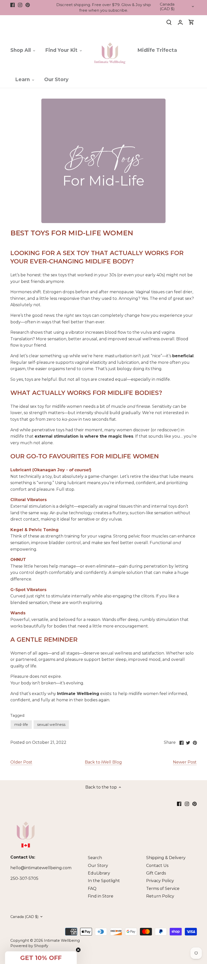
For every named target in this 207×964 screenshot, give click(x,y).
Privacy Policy (160, 880)
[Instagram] (20, 5)
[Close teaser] (78, 949)
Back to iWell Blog (103, 762)
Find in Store (100, 896)
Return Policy (160, 896)
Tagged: (17, 715)
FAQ (92, 888)
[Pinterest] (27, 5)
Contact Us (157, 865)
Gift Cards (156, 873)
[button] (41, 957)
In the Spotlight (104, 880)
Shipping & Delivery (166, 857)
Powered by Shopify (29, 946)
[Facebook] (12, 5)
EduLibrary (99, 873)
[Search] (169, 22)
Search (95, 857)
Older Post (21, 762)
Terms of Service (162, 888)
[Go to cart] (191, 22)
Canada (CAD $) (167, 6)
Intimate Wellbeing (62, 940)
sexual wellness (51, 724)
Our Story (98, 865)
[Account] (180, 22)
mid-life (21, 724)
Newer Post (185, 762)
